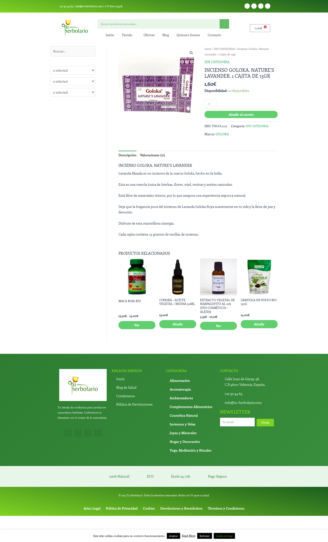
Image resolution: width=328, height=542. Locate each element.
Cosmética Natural (184, 415)
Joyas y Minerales (183, 433)
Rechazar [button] (204, 535)
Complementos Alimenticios (191, 406)
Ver (137, 325)
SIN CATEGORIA (224, 49)
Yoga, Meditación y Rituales (190, 450)
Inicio (110, 35)
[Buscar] (224, 24)
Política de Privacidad (122, 508)
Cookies (149, 508)
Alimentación (180, 380)
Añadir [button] (178, 324)
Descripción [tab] (127, 155)
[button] (191, 52)
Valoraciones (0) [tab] (152, 155)
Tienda (127, 35)
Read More (189, 536)
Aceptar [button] (173, 535)
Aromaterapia (180, 389)
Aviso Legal (92, 508)
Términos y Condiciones (226, 508)
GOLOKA (222, 134)
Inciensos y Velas (183, 424)
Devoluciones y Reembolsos (181, 508)
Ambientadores (181, 398)
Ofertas (149, 35)
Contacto (214, 35)
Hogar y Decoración (185, 441)
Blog (165, 35)
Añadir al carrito (241, 114)
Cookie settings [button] (224, 535)
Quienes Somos (188, 35)
